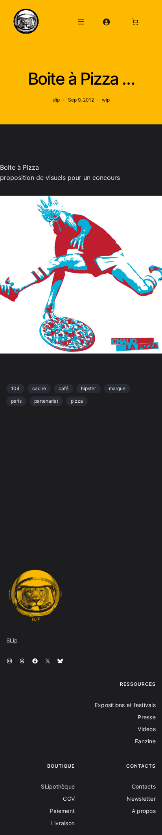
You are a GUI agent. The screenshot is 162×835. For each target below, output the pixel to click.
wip (106, 100)
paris (16, 401)
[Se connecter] (106, 22)
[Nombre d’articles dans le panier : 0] (135, 22)
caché (39, 388)
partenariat (46, 401)
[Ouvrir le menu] (81, 21)
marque (117, 388)
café (63, 388)
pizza (77, 401)
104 (15, 388)
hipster (88, 388)
